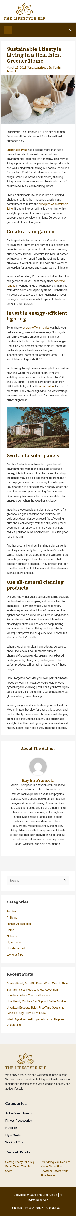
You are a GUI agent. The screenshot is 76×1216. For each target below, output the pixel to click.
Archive (11, 911)
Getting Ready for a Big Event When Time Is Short (37, 983)
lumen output (47, 386)
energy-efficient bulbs (35, 327)
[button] (70, 30)
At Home (12, 917)
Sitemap (17, 1207)
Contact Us (53, 1207)
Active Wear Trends (18, 1113)
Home (10, 930)
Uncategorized (37, 67)
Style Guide (14, 942)
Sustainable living (17, 149)
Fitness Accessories (19, 923)
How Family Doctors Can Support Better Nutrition (37, 1001)
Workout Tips (15, 954)
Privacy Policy (34, 1207)
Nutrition (12, 936)
